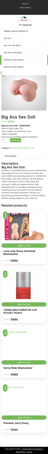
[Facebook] (21, 11)
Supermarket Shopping (32, 449)
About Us (25, 4)
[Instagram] (27, 11)
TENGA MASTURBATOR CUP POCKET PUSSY (20, 311)
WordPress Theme (24, 452)
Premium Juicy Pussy (16, 423)
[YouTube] (30, 11)
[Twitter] (24, 11)
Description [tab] (10, 156)
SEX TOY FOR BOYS (12, 46)
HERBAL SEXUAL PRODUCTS (16, 31)
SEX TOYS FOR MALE (13, 53)
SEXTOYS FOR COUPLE (14, 60)
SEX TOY (7, 38)
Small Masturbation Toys (22, 148)
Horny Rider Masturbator (18, 367)
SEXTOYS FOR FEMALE (14, 67)
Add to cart (15, 140)
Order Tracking (25, 8)
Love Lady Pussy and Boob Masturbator (19, 253)
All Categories (25, 25)
